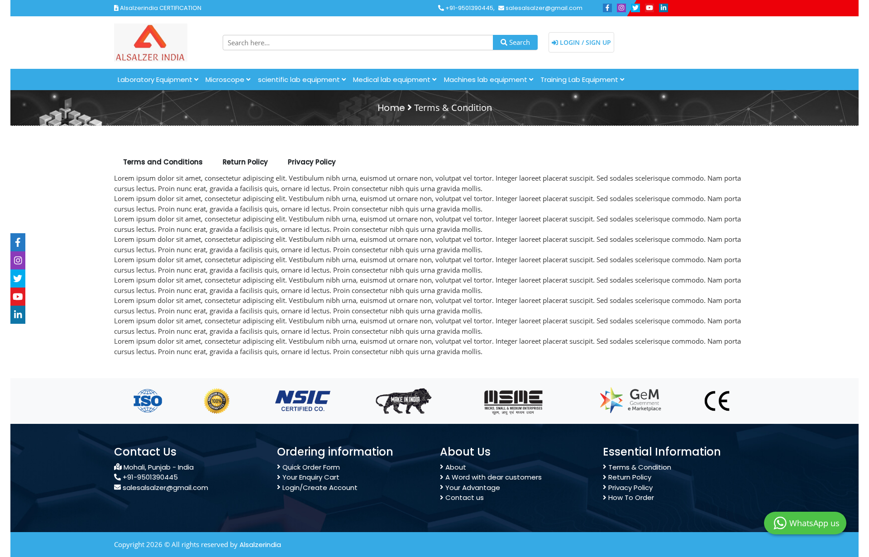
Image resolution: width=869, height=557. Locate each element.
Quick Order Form (310, 467)
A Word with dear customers (493, 477)
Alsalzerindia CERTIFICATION (160, 8)
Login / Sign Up (584, 42)
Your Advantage (472, 487)
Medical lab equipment (392, 79)
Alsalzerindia (260, 544)
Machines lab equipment (486, 79)
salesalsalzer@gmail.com (543, 8)
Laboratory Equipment (156, 79)
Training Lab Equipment (580, 79)
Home (391, 107)
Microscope (225, 79)
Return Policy (628, 477)
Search (518, 42)
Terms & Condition (638, 467)
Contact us (464, 497)
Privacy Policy (629, 487)
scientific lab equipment (300, 79)
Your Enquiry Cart (310, 477)
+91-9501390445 (468, 8)
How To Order (630, 497)
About (455, 467)
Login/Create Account (319, 487)
